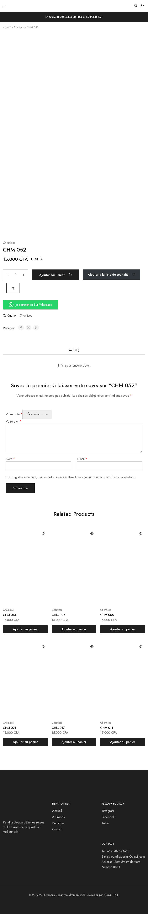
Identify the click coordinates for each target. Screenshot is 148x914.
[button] (13, 288)
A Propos (58, 817)
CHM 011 (106, 728)
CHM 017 (58, 728)
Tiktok (105, 823)
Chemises (9, 243)
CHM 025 (58, 615)
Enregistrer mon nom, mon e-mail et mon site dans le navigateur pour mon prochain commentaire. (72, 477)
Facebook (108, 817)
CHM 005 (107, 615)
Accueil (7, 27)
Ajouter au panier (52, 275)
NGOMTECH (111, 895)
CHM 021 (9, 728)
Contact (57, 829)
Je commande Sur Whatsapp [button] (33, 304)
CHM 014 (9, 615)
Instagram (108, 811)
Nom (10, 459)
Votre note (14, 414)
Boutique (19, 27)
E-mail (82, 459)
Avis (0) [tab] (74, 350)
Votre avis (13, 421)
